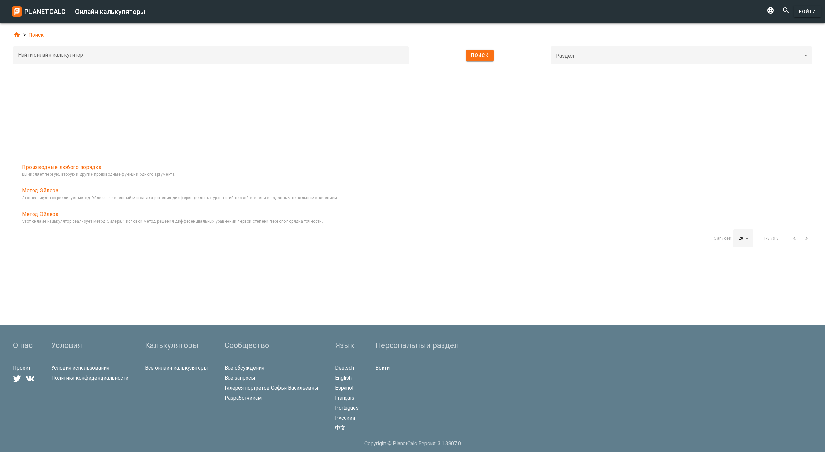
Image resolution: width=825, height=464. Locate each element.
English (343, 378)
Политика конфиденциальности (89, 378)
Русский (345, 418)
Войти (807, 11)
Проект (22, 368)
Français (344, 398)
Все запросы (240, 378)
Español (344, 388)
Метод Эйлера (40, 191)
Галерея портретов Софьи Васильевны (271, 388)
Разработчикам (243, 398)
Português (347, 408)
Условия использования (80, 368)
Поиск (36, 35)
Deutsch (344, 368)
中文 (340, 428)
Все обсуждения (244, 368)
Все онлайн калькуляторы (176, 368)
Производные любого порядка (61, 167)
